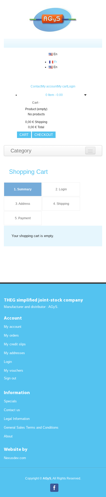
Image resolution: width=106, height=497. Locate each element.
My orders (11, 335)
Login (71, 86)
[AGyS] (53, 19)
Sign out (10, 378)
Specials (10, 401)
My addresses (14, 353)
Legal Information (17, 419)
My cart (62, 86)
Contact (36, 86)
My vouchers (13, 370)
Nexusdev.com (15, 458)
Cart (35, 102)
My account (49, 86)
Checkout (43, 135)
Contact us (12, 410)
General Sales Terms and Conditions (31, 427)
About (8, 436)
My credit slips (15, 344)
